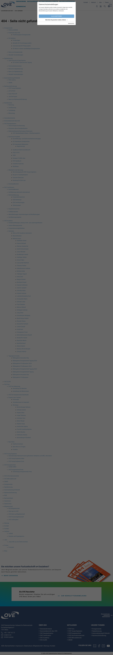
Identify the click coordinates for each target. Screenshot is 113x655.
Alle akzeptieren (56, 16)
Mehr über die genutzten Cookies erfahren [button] (55, 19)
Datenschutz (71, 23)
